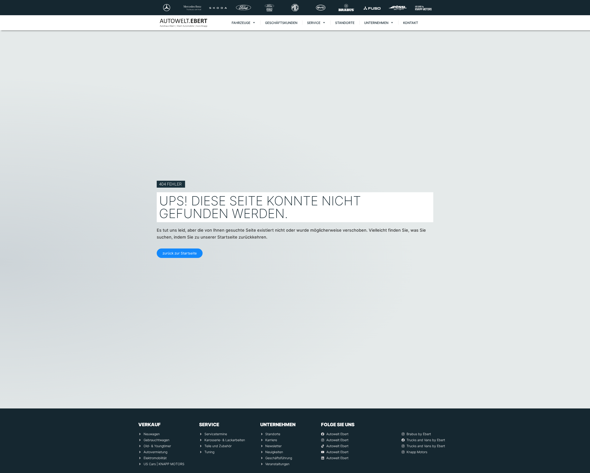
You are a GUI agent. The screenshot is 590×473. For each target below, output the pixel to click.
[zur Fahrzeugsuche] (580, 459)
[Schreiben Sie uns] (580, 422)
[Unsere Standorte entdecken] (580, 441)
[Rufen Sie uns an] (580, 404)
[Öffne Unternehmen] (392, 22)
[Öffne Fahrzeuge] (254, 22)
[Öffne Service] (324, 22)
